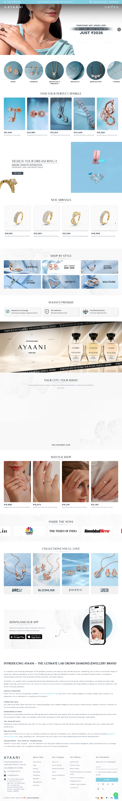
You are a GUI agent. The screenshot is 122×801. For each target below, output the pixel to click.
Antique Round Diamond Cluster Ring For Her (37, 135)
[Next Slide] (119, 29)
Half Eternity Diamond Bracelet (84, 135)
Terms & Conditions (77, 778)
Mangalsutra (37, 782)
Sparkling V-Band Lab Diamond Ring (45, 507)
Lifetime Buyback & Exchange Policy (80, 773)
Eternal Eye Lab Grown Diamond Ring (74, 507)
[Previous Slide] (3, 29)
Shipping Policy (75, 781)
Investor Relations (58, 775)
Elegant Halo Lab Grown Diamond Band (17, 507)
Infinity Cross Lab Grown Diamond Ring (75, 236)
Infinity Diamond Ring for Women (102, 507)
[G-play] (17, 638)
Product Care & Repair (78, 784)
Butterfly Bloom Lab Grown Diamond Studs (107, 135)
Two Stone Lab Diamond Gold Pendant (61, 135)
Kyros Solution (33, 798)
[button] (5, 7)
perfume (36, 785)
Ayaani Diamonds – (104, 2)
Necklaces (36, 772)
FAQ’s (54, 772)
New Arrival (37, 762)
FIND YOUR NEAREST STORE (61, 445)
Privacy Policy (75, 765)
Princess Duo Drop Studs (12, 135)
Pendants (36, 775)
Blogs (54, 779)
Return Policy (74, 769)
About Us (55, 762)
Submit (107, 780)
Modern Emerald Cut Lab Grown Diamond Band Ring (104, 236)
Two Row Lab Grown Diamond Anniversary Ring (18, 236)
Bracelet (36, 779)
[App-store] (34, 639)
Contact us (74, 788)
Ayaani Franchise (58, 769)
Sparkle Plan (74, 762)
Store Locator (57, 765)
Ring (34, 765)
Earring (35, 769)
